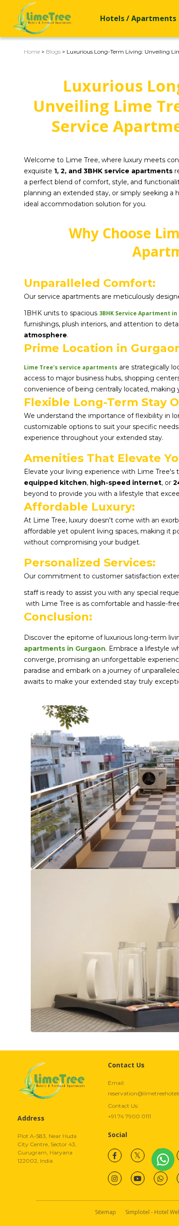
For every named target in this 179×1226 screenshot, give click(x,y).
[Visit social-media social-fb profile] (115, 1155)
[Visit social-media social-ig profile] (115, 1178)
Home (32, 51)
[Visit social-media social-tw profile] (138, 1155)
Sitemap (105, 1212)
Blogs (53, 51)
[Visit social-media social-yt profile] (138, 1178)
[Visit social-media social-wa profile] (161, 1178)
